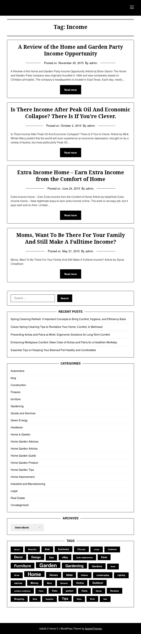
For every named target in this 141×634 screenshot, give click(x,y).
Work (92, 598)
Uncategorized (20, 505)
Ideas (69, 575)
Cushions (112, 549)
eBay (65, 557)
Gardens (97, 566)
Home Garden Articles (24, 448)
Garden (48, 565)
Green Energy (19, 420)
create (96, 549)
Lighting (121, 575)
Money (35, 583)
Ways (79, 599)
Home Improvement (23, 477)
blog (13, 378)
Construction (18, 385)
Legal (14, 491)
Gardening (17, 406)
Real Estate (18, 498)
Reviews (114, 590)
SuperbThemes (93, 628)
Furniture (22, 565)
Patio (54, 590)
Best (47, 549)
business (63, 549)
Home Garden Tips (22, 470)
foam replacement (84, 557)
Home (34, 574)
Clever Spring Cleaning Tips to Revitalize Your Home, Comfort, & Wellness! (57, 327)
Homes (54, 575)
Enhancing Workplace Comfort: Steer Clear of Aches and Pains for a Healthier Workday (64, 342)
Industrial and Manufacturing (28, 484)
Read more (70, 89)
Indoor (84, 575)
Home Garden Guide (23, 456)
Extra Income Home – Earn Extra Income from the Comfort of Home (70, 176)
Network (64, 583)
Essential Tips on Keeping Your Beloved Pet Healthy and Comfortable (53, 350)
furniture (16, 399)
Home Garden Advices (24, 441)
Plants (84, 590)
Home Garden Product (24, 463)
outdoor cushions (22, 590)
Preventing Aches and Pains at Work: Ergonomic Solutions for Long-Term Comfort (60, 334)
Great (113, 566)
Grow (16, 575)
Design (36, 557)
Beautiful (32, 549)
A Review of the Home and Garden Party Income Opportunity (70, 50)
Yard (105, 599)
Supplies (49, 599)
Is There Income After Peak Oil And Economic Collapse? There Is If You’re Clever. (70, 113)
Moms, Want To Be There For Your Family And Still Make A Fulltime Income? (70, 238)
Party (41, 591)
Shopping (19, 598)
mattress (18, 583)
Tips (65, 598)
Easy (51, 557)
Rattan (99, 591)
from (104, 557)
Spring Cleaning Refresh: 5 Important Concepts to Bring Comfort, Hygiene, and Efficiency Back (68, 319)
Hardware (17, 427)
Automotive (17, 371)
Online (80, 583)
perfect (69, 590)
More (49, 583)
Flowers (15, 392)
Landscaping (102, 575)
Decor (18, 557)
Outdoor (97, 583)
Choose (81, 549)
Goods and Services (23, 413)
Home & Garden (20, 434)
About (17, 549)
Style (35, 598)
